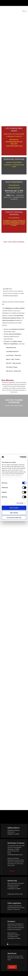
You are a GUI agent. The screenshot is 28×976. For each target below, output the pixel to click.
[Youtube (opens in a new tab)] (16, 3)
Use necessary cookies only (14, 517)
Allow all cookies (14, 507)
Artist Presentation (14, 182)
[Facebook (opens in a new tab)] (10, 3)
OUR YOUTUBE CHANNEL (14, 242)
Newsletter (12, 967)
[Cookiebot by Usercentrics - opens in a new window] (20, 457)
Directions (12, 871)
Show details (20, 503)
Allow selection (14, 512)
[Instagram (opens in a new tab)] (13, 3)
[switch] (24, 487)
